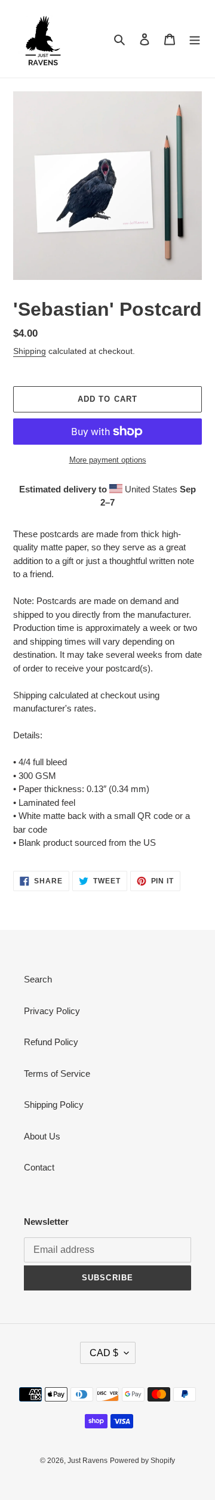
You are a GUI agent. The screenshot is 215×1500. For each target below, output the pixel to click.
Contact (39, 1167)
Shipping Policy (54, 1104)
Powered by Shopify (142, 1460)
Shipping (29, 351)
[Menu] (194, 39)
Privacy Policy (52, 1011)
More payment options (107, 459)
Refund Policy (51, 1042)
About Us (42, 1136)
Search (38, 979)
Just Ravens (87, 1460)
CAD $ (104, 1353)
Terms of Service (57, 1073)
